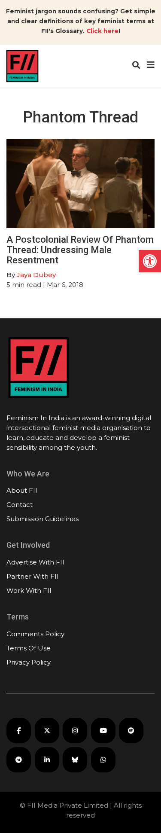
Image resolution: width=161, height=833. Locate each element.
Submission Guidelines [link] (42, 519)
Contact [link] (19, 504)
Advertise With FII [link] (35, 562)
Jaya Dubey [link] (36, 275)
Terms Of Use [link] (28, 648)
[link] (150, 261)
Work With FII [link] (29, 590)
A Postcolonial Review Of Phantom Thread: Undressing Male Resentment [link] (80, 249)
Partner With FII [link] (32, 576)
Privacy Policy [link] (28, 662)
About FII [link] (21, 490)
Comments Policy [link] (35, 634)
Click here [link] (102, 30)
